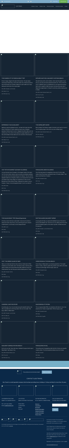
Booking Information (39, 409)
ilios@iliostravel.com (8, 405)
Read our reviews (47, 372)
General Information (39, 411)
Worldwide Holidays (50, 6)
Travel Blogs (38, 405)
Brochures (37, 407)
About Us (37, 404)
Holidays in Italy (42, 6)
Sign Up (55, 409)
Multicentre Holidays (59, 6)
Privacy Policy (38, 414)
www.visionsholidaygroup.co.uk (52, 444)
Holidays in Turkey (34, 6)
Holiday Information (39, 412)
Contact (66, 6)
